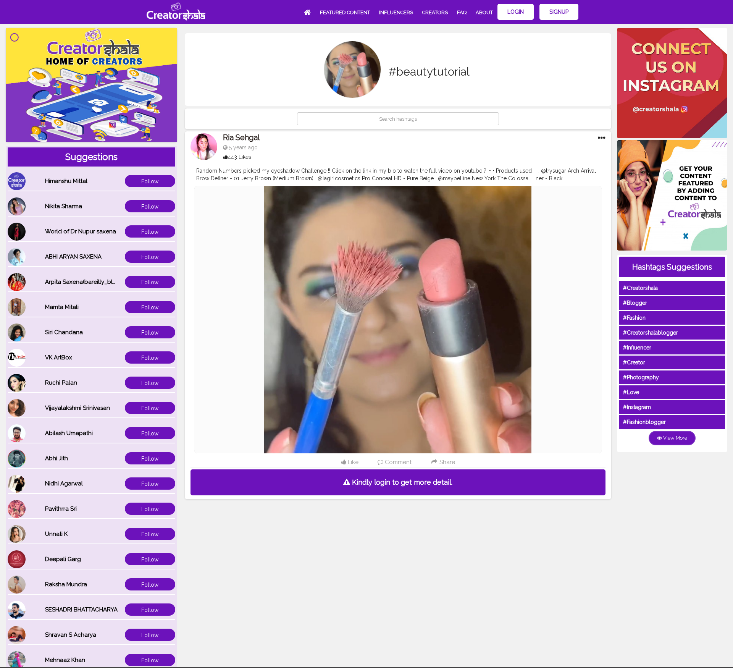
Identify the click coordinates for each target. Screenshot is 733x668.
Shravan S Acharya (70, 634)
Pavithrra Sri (61, 508)
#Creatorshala (640, 288)
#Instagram (637, 407)
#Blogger (635, 303)
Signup (558, 12)
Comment (397, 462)
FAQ (462, 12)
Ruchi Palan (61, 382)
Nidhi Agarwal (64, 483)
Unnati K (56, 534)
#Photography (641, 377)
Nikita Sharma (63, 206)
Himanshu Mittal (66, 181)
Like (352, 462)
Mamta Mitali (62, 307)
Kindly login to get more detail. (401, 482)
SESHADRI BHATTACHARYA (81, 609)
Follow (149, 181)
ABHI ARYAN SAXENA (73, 256)
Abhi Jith (56, 458)
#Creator (634, 362)
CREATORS (435, 12)
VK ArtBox (58, 357)
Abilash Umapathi (69, 433)
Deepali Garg (63, 559)
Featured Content (345, 12)
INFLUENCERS (396, 12)
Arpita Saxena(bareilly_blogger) (88, 281)
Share (446, 462)
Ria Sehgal (241, 137)
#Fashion (634, 318)
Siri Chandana (64, 332)
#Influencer (637, 348)
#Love (631, 392)
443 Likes (239, 157)
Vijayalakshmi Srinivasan (77, 407)
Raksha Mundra (66, 584)
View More (674, 438)
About (484, 12)
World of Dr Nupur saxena (80, 231)
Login (515, 12)
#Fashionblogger (644, 422)
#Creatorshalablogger (650, 333)
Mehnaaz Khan (65, 660)
